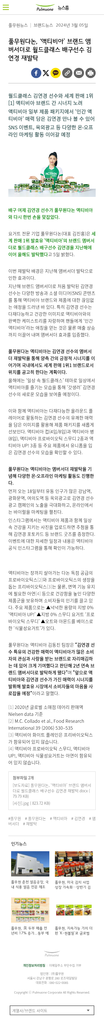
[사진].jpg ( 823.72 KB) (31, 803)
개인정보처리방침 (34, 965)
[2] (40, 579)
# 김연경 (78, 818)
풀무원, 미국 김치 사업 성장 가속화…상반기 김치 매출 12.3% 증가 (73, 887)
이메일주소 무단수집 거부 (65, 965)
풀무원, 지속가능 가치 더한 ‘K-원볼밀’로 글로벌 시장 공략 (74, 933)
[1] (11, 707)
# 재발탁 (30, 823)
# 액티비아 (58, 818)
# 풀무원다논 (35, 818)
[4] (38, 593)
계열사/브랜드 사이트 (29, 1010)
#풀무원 (14, 818)
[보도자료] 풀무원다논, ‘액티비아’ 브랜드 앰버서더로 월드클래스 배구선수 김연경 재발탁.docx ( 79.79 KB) (52, 790)
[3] (49, 586)
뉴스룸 (63, 8)
